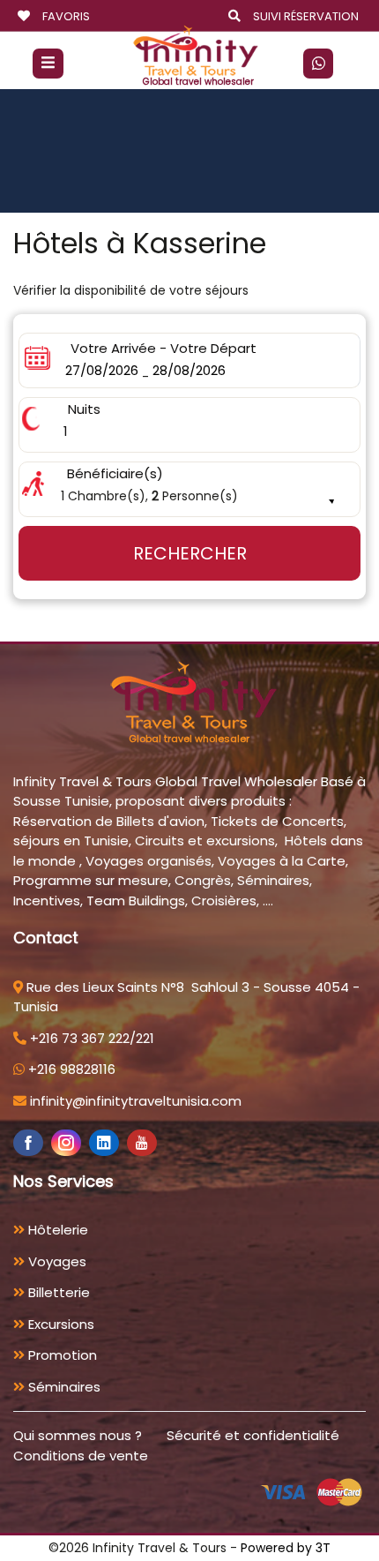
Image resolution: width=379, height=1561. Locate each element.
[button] (189, 489)
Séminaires (62, 1386)
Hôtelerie (56, 1229)
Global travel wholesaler (198, 81)
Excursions (59, 1324)
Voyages (55, 1261)
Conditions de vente (80, 1455)
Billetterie (57, 1292)
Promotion (61, 1355)
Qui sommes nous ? (77, 1435)
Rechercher (190, 553)
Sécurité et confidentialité (253, 1435)
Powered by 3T (286, 1548)
